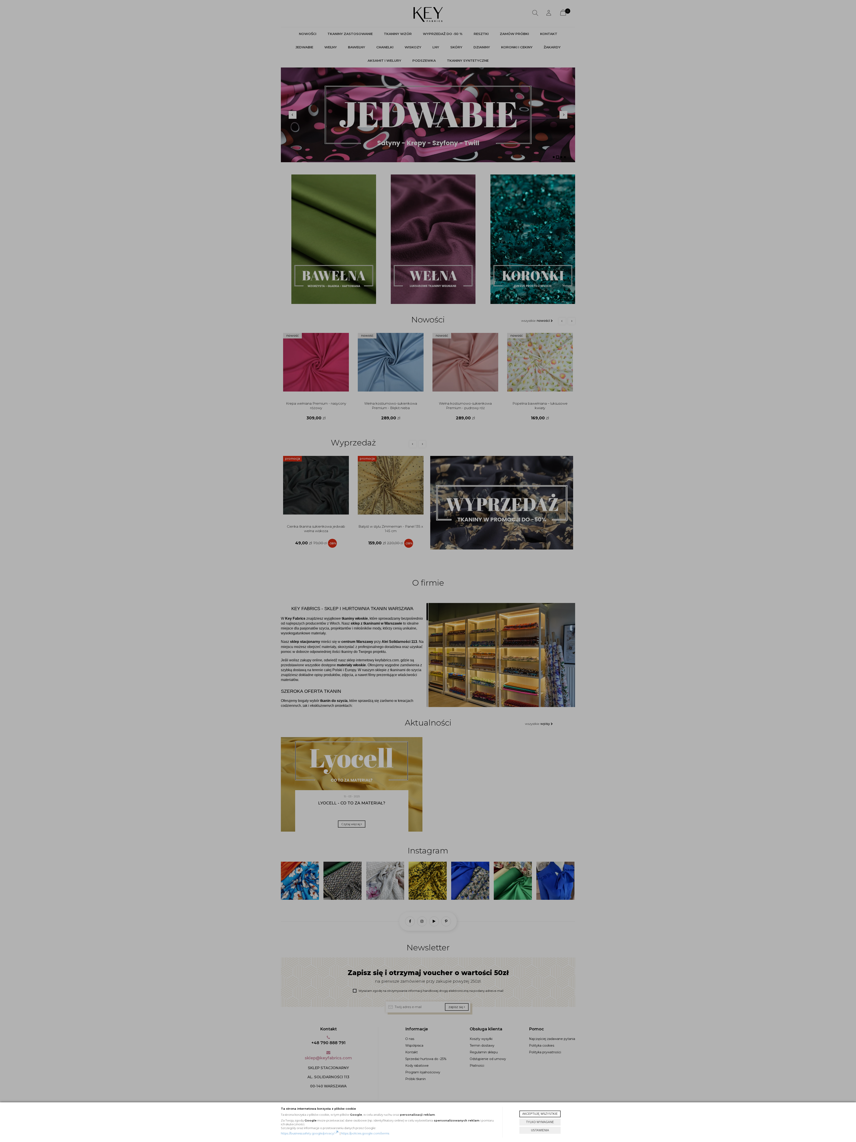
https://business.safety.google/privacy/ (308, 1133)
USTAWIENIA (540, 1130)
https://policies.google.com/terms (365, 1133)
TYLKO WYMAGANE (540, 1122)
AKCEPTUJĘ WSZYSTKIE (540, 1113)
